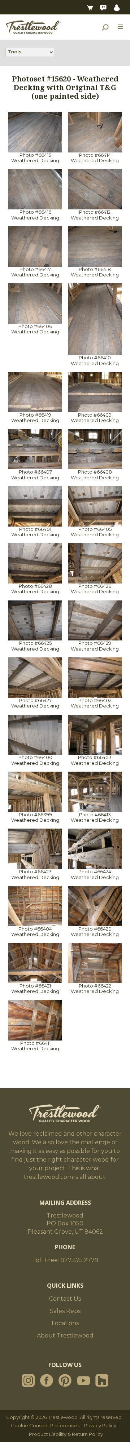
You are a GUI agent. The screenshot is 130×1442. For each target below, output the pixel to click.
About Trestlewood (65, 1335)
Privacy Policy (100, 1425)
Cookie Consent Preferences (45, 1425)
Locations (65, 1323)
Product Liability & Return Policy (66, 1434)
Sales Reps (65, 1311)
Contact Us (65, 1298)
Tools (15, 51)
